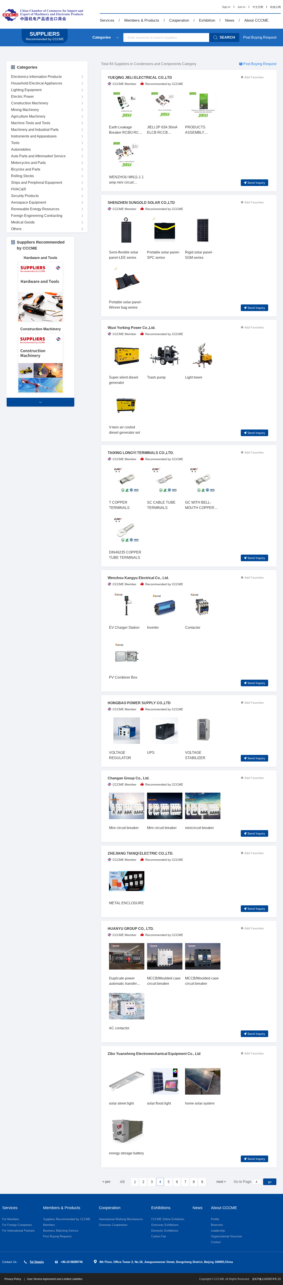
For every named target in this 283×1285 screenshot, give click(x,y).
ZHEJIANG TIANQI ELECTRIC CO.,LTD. (140, 853)
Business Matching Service (60, 1230)
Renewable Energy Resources (35, 209)
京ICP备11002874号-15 (266, 1279)
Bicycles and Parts (25, 169)
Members (49, 1225)
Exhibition (207, 20)
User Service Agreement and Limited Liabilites (54, 1279)
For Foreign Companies (17, 1225)
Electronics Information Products (36, 77)
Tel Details (37, 1262)
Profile (215, 1219)
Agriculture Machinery (28, 116)
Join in (241, 7)
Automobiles (21, 149)
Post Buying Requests (57, 1236)
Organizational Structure (226, 1236)
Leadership (218, 1230)
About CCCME (256, 20)
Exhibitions (160, 1208)
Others (16, 229)
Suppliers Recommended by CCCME (66, 1219)
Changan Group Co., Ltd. (128, 778)
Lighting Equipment (26, 90)
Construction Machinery (29, 103)
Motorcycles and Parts (28, 163)
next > (221, 1182)
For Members (10, 1219)
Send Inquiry (256, 182)
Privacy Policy (13, 1279)
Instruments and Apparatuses (34, 136)
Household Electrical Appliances (36, 83)
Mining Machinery (25, 110)
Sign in (226, 7)
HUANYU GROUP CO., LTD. (131, 928)
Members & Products (141, 20)
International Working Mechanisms (121, 1219)
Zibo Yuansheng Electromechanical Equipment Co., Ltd (154, 1054)
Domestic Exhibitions (164, 1230)
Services (107, 20)
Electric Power (22, 96)
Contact (216, 1242)
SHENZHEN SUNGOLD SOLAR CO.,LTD (141, 202)
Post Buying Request (259, 37)
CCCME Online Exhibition (167, 1219)
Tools (15, 143)
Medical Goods (23, 222)
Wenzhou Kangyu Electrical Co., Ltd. (138, 578)
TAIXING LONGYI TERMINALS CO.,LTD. (141, 453)
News (229, 20)
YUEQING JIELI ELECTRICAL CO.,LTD (140, 77)
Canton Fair (158, 1236)
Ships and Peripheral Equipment (36, 182)
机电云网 (275, 7)
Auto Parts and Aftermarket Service (38, 156)
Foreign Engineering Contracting (36, 216)
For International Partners (18, 1230)
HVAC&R (18, 189)
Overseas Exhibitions (165, 1225)
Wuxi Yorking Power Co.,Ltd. (131, 328)
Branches (217, 1225)
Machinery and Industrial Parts (35, 129)
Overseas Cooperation (113, 1225)
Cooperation (179, 20)
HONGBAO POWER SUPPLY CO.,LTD (139, 703)
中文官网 (257, 7)
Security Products (25, 196)
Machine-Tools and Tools (30, 123)
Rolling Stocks (22, 176)
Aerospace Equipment (28, 202)
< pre (106, 1182)
